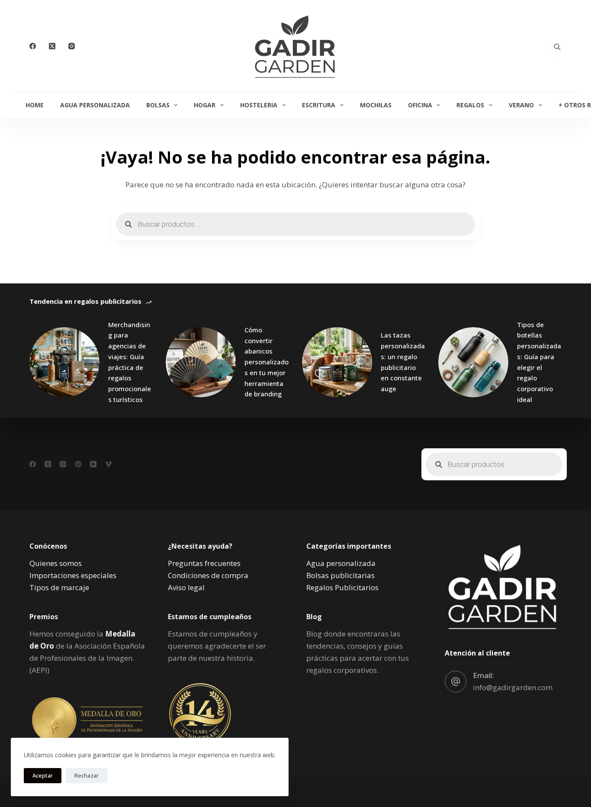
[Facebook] (32, 46)
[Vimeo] (108, 464)
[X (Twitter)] (52, 46)
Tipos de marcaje (59, 587)
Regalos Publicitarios (342, 587)
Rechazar (86, 775)
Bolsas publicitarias (340, 575)
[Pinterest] (78, 464)
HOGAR (204, 105)
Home (35, 105)
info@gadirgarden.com (512, 687)
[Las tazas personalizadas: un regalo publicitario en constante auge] (337, 362)
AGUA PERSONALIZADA (95, 105)
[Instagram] (71, 46)
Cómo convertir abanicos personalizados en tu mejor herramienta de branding (266, 362)
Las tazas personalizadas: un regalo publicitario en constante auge (403, 362)
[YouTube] (93, 464)
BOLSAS (158, 105)
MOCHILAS (376, 105)
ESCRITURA (318, 105)
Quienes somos (55, 563)
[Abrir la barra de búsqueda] (557, 46)
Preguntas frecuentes (204, 563)
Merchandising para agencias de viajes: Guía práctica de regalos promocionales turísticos (129, 362)
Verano (521, 105)
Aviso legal (186, 587)
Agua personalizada (341, 563)
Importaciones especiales (72, 575)
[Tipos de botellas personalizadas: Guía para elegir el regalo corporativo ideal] (473, 362)
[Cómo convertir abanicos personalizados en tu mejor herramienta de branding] (201, 362)
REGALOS (470, 105)
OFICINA (420, 105)
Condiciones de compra (208, 575)
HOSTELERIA (258, 105)
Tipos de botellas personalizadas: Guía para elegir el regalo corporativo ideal (539, 362)
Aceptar (42, 775)
